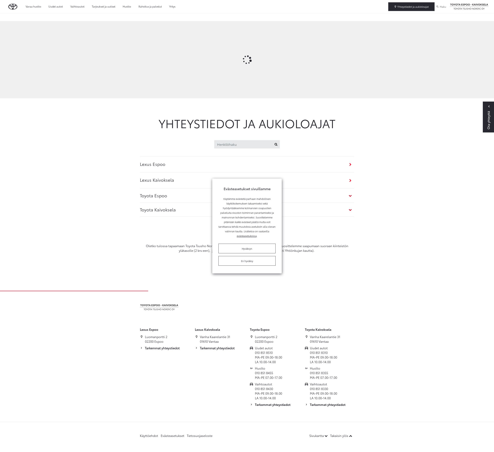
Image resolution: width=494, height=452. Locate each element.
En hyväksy (247, 261)
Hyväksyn (247, 248)
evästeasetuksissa (247, 235)
